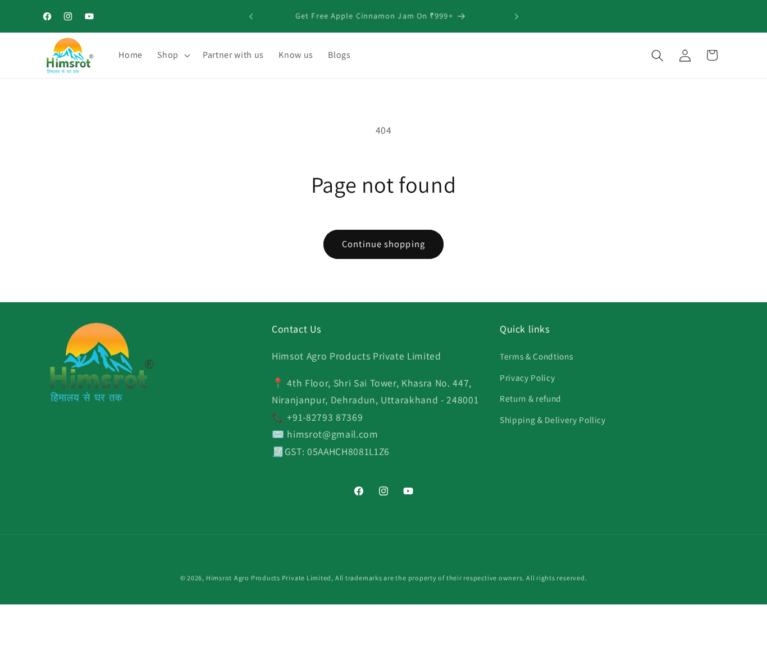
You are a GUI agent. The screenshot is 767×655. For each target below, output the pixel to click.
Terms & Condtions (536, 356)
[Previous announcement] (251, 16)
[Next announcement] (516, 16)
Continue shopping (383, 244)
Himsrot (219, 578)
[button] (172, 55)
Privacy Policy (527, 377)
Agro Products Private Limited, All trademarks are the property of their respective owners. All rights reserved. (410, 578)
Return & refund (530, 398)
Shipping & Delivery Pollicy (553, 419)
